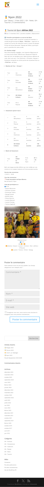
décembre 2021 (8, 413)
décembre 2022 (8, 390)
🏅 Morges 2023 (8, 347)
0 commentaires (18, 22)
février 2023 (7, 385)
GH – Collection (8, 446)
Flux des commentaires (10, 467)
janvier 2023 (7, 387)
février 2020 (7, 423)
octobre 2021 (8, 418)
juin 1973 (7, 433)
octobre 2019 (8, 425)
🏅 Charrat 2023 (9, 350)
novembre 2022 (8, 392)
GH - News (29, 20)
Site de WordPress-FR (10, 470)
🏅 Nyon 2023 (8, 355)
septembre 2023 (9, 380)
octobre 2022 (8, 395)
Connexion (7, 462)
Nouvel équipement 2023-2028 (13, 358)
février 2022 (7, 410)
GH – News (7, 451)
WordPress (18, 484)
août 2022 (7, 400)
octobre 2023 (8, 377)
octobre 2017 (8, 428)
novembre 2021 (8, 415)
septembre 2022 (9, 397)
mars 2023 (7, 382)
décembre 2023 (8, 372)
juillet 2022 (7, 403)
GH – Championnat (9, 444)
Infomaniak (33, 484)
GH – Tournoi (8, 454)
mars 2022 (7, 408)
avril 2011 (7, 431)
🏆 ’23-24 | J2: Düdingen (11, 353)
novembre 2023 (8, 374)
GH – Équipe (7, 449)
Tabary (10, 20)
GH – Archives (8, 441)
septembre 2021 (9, 420)
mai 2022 (7, 405)
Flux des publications (10, 465)
